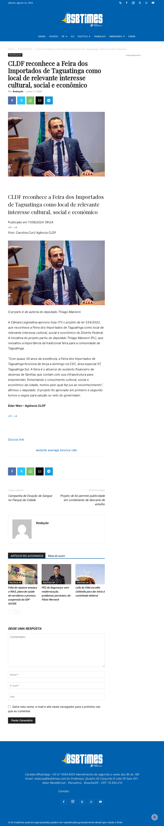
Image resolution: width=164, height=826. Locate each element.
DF (63, 36)
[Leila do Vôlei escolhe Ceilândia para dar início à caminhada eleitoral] (90, 574)
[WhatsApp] (146, 3)
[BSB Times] (82, 19)
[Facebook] (127, 3)
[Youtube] (153, 3)
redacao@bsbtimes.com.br (88, 791)
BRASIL (42, 36)
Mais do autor (56, 555)
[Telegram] (49, 100)
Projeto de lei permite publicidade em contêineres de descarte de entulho (82, 500)
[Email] (40, 100)
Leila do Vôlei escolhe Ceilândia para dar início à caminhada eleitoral (90, 591)
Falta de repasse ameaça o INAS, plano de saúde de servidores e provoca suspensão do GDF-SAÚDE (22, 595)
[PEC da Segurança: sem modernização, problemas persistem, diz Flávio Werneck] (56, 574)
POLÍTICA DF (25, 49)
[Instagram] (133, 3)
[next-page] (16, 611)
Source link (16, 439)
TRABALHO (100, 36)
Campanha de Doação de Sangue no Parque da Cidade (30, 498)
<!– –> (12, 227)
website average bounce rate (56, 450)
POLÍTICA (83, 36)
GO (72, 36)
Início (11, 49)
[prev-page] (10, 611)
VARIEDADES (115, 36)
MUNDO (53, 36)
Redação (18, 91)
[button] (121, 2)
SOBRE (131, 36)
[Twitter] (140, 3)
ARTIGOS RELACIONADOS (26, 555)
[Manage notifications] (154, 817)
